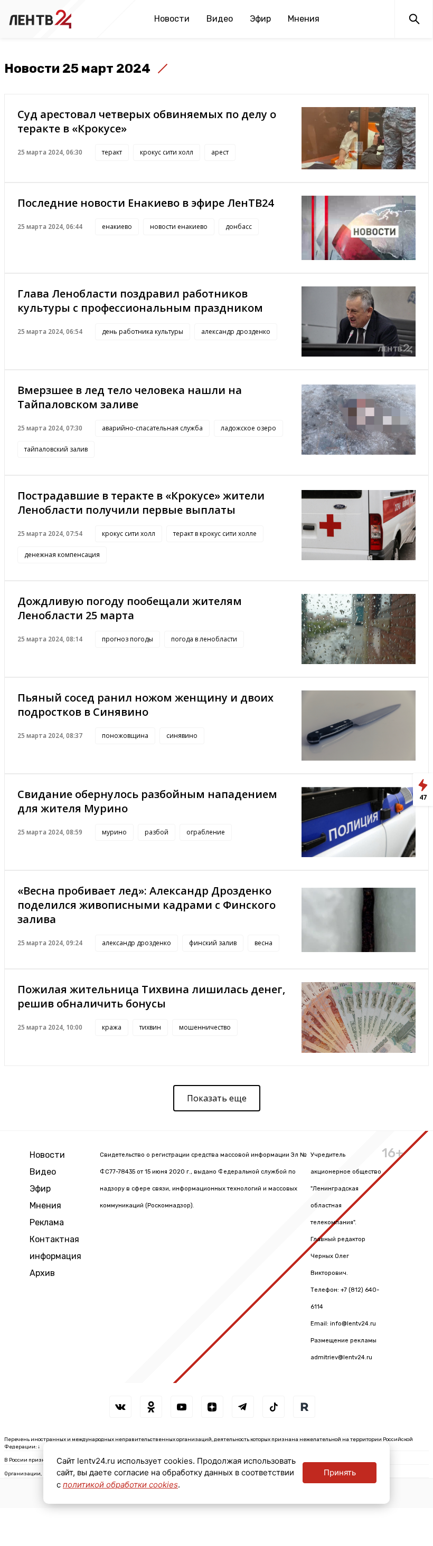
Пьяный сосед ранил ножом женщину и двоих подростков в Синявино (145, 704)
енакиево (117, 226)
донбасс (238, 226)
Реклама (47, 1222)
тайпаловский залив (56, 449)
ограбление (205, 832)
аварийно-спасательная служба (152, 428)
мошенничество (205, 1027)
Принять (340, 1472)
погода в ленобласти (204, 639)
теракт (112, 152)
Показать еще (217, 1098)
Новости (172, 19)
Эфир (260, 19)
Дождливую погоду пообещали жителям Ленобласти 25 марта (129, 608)
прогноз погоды (127, 639)
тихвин (150, 1027)
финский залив (213, 942)
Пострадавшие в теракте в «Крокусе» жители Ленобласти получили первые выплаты (141, 502)
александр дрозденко (235, 331)
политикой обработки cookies (120, 1485)
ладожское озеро (248, 428)
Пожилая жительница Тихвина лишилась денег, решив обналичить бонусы (151, 996)
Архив (42, 1273)
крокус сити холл (166, 152)
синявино (181, 735)
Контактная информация (55, 1247)
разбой (156, 832)
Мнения (303, 19)
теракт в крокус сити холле (215, 533)
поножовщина (125, 735)
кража (111, 1027)
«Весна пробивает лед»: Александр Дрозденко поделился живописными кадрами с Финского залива (146, 905)
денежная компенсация (62, 554)
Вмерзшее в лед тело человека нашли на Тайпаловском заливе (129, 397)
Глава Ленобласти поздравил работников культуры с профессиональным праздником (140, 300)
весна (263, 942)
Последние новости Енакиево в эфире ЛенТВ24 (145, 203)
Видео (219, 19)
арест (220, 152)
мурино (114, 832)
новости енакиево (179, 226)
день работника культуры (142, 331)
